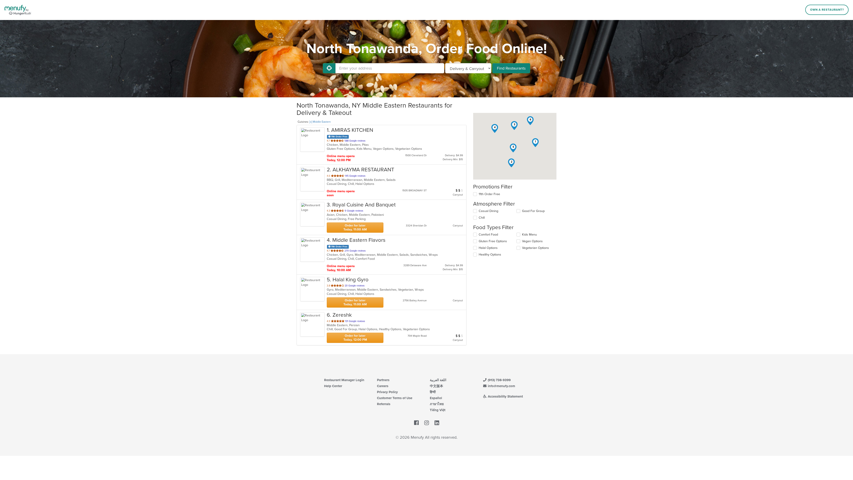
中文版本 (436, 386)
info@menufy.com (501, 386)
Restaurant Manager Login (344, 380)
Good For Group (533, 211)
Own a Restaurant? (827, 10)
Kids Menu (529, 234)
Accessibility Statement (505, 396)
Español (436, 398)
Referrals (383, 404)
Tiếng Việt (437, 410)
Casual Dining (488, 211)
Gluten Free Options (493, 241)
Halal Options (488, 248)
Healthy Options (490, 254)
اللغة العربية (438, 380)
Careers (382, 386)
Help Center (333, 386)
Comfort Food (488, 234)
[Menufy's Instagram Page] (426, 422)
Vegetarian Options (535, 248)
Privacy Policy (387, 392)
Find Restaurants (511, 68)
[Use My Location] (329, 68)
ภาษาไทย (437, 404)
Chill (482, 218)
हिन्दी (433, 392)
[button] (535, 142)
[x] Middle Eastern (320, 121)
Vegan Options (532, 241)
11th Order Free (489, 194)
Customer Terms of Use (394, 398)
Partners (383, 380)
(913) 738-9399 (499, 380)
